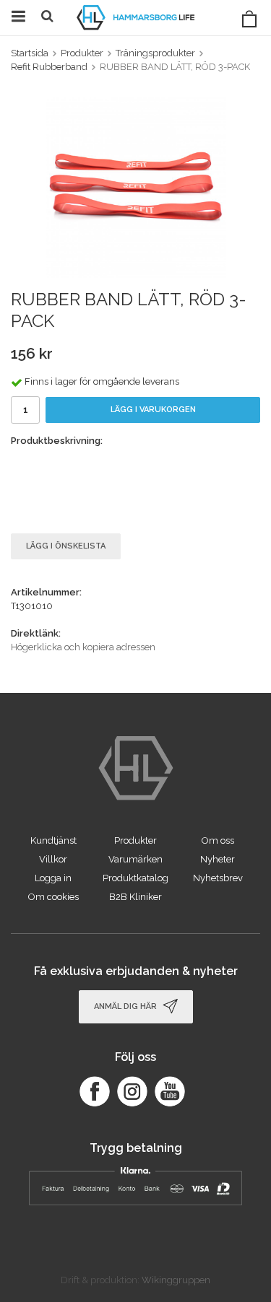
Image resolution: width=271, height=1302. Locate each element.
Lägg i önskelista (66, 546)
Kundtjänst (53, 840)
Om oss (218, 840)
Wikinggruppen (176, 1280)
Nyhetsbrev (218, 878)
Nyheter (217, 859)
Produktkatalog (135, 878)
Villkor (53, 859)
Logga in (53, 878)
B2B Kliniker (135, 896)
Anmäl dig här (126, 1006)
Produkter (135, 840)
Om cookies (53, 896)
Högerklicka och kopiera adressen (83, 647)
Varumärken (135, 859)
